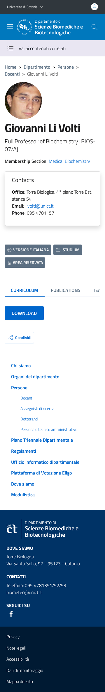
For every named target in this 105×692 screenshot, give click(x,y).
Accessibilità (17, 659)
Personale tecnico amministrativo (48, 429)
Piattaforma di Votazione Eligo (41, 472)
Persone (65, 66)
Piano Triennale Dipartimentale (42, 439)
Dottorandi (29, 419)
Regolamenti (23, 450)
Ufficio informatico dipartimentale (45, 462)
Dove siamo (22, 483)
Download (24, 313)
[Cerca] (94, 27)
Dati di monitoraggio (24, 670)
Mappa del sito (19, 681)
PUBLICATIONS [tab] (65, 290)
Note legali (16, 648)
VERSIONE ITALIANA (31, 250)
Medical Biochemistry (69, 161)
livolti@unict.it (39, 205)
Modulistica (23, 494)
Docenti (12, 73)
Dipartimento (37, 66)
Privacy (13, 636)
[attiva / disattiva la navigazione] (9, 26)
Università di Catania (22, 7)
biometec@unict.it (24, 592)
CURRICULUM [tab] (24, 290)
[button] (41, 7)
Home (10, 66)
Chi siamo (21, 365)
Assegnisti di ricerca (37, 408)
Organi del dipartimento (35, 376)
